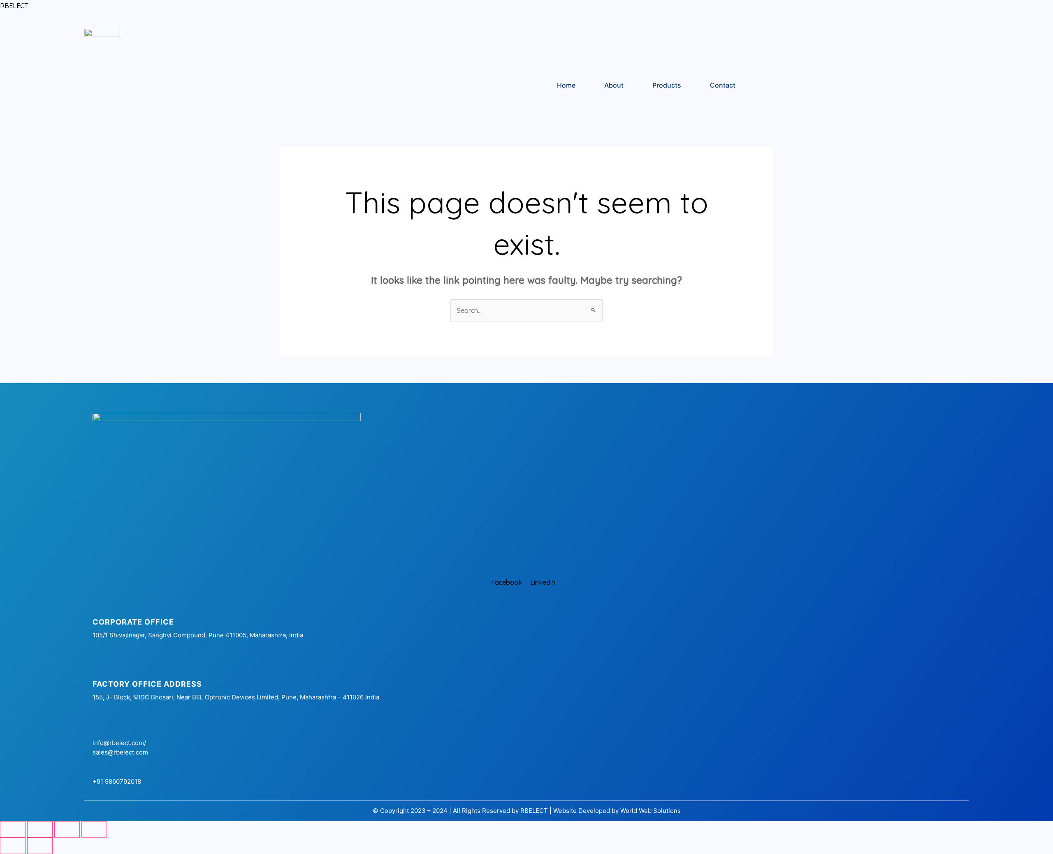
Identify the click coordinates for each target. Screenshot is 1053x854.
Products (666, 85)
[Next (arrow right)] (40, 846)
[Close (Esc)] (94, 829)
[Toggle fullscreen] (40, 829)
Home (566, 85)
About (614, 85)
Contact (722, 85)
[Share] (67, 829)
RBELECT (14, 6)
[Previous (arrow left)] (13, 846)
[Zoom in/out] (13, 829)
